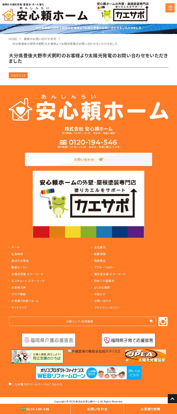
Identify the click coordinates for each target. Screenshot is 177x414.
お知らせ (99, 294)
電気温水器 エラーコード (110, 274)
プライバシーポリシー (107, 307)
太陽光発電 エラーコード (27, 274)
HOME (13, 39)
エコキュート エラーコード (27, 281)
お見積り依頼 (150, 409)
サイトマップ (19, 307)
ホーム (15, 247)
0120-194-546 (93, 142)
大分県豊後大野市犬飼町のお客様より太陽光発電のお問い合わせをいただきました (64, 44)
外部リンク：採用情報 (79, 321)
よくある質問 (102, 287)
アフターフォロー (104, 267)
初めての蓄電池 (104, 281)
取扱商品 (100, 260)
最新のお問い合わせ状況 (40, 39)
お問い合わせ (84, 159)
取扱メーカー (19, 267)
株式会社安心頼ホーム (88, 401)
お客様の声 (18, 287)
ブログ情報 (18, 294)
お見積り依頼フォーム (24, 301)
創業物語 (100, 254)
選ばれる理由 (20, 260)
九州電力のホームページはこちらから (38, 384)
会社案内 (100, 247)
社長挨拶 (17, 254)
